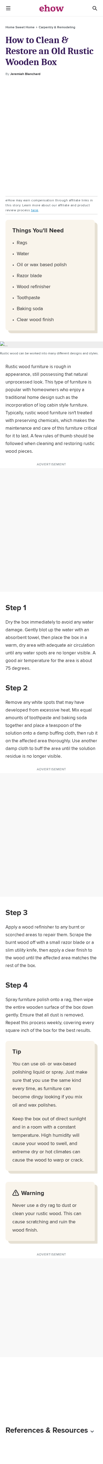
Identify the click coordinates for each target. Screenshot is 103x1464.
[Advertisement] (51, 136)
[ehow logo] (51, 8)
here (34, 210)
